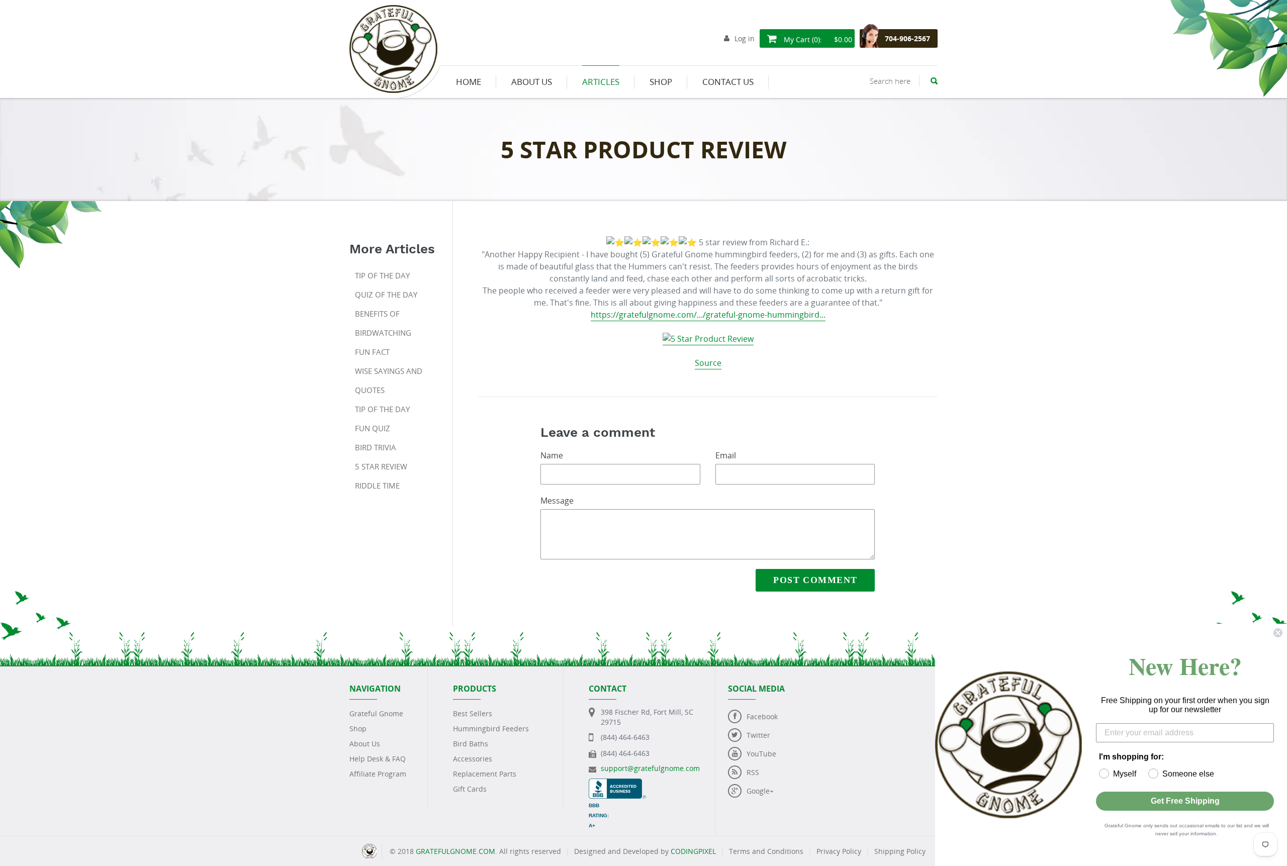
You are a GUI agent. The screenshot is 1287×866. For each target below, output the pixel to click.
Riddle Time (377, 485)
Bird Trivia (375, 447)
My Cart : (817, 39)
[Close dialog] (1278, 633)
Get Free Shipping (1185, 801)
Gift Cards (470, 789)
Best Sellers (472, 713)
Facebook (762, 716)
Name (551, 455)
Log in (744, 38)
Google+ (760, 791)
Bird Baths (470, 743)
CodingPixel (693, 851)
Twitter (758, 735)
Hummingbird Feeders (491, 728)
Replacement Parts (484, 774)
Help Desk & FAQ (377, 758)
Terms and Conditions (766, 851)
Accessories (472, 758)
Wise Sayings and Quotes (388, 380)
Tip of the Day (382, 275)
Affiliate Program (377, 774)
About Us (364, 743)
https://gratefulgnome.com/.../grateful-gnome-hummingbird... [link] (708, 314)
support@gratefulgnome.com (650, 768)
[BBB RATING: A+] (617, 783)
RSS (753, 772)
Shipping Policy (900, 851)
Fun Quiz (372, 428)
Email (725, 455)
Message (557, 500)
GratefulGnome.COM (455, 851)
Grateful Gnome (376, 713)
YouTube (761, 753)
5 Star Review (381, 466)
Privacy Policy (838, 851)
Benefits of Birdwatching (383, 323)
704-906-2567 (907, 38)
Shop (357, 728)
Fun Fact (372, 352)
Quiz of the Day (386, 295)
